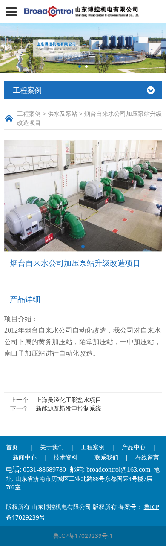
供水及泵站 (62, 113)
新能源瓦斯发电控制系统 (68, 408)
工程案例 (29, 113)
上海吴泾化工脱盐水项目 (68, 400)
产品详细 (25, 299)
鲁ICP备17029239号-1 (83, 536)
